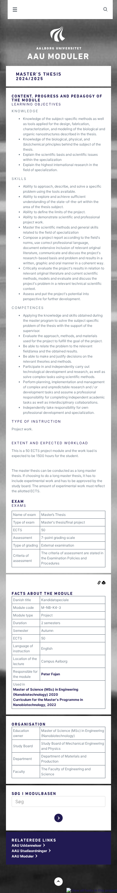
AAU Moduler (25, 856)
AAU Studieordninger (31, 851)
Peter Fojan (50, 674)
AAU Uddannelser (29, 845)
